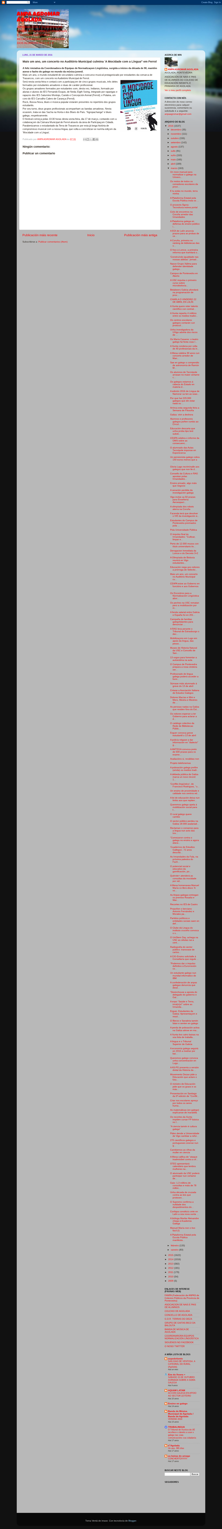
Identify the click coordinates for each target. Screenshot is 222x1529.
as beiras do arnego (179, 1456)
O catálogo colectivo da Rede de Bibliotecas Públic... (182, 726)
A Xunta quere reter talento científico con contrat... (184, 307)
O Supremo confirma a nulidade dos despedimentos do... (182, 1204)
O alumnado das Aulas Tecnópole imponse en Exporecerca (183, 450)
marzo (174, 168)
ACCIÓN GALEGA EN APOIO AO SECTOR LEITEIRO (182, 1394)
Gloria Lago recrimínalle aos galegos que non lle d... (184, 468)
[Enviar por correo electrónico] (84, 139)
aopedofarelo (175, 1358)
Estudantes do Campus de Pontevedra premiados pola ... (183, 523)
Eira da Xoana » (176, 1374)
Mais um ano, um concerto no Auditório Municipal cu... (184, 577)
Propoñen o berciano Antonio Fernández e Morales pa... (182, 911)
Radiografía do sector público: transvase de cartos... (182, 949)
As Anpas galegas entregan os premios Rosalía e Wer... (184, 897)
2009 (171, 1281)
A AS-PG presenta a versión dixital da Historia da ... (184, 1068)
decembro (176, 129)
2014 (171, 1259)
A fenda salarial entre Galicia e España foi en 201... (185, 613)
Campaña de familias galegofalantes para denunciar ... (181, 622)
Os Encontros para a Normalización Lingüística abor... (184, 596)
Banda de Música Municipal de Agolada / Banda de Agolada (180, 1414)
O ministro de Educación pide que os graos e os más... (183, 1086)
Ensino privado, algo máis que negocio (183, 484)
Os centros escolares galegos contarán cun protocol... (182, 323)
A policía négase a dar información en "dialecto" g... (184, 742)
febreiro (175, 1245)
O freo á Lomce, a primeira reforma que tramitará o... (184, 251)
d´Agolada (174, 1445)
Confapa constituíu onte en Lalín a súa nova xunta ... (184, 1212)
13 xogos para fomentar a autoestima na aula (183, 658)
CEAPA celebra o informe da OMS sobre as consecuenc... (184, 441)
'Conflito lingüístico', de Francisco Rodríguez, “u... (184, 785)
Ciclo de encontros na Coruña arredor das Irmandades (181, 214)
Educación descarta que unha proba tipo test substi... (182, 431)
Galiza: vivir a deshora (181, 414)
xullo (173, 151)
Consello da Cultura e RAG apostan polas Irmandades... (184, 476)
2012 (171, 1268)
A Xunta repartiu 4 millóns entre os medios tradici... (184, 314)
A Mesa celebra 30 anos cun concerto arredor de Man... (184, 356)
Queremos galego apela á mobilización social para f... (183, 807)
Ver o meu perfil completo (178, 90)
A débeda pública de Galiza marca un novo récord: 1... (184, 777)
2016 (171, 126)
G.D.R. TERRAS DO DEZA (178, 1319)
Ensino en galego (178, 1403)
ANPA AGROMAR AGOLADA (38, 17)
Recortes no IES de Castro (184, 904)
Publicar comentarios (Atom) (53, 242)
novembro (176, 134)
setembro (176, 142)
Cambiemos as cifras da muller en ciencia (182, 1151)
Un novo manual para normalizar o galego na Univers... (183, 174)
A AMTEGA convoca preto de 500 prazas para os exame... (183, 752)
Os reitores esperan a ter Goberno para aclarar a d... (183, 716)
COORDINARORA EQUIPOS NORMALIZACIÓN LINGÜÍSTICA (182, 1337)
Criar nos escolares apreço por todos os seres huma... (184, 1103)
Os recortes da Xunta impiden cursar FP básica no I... (184, 1119)
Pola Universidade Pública (183, 530)
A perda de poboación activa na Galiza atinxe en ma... (184, 1028)
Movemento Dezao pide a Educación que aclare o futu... (183, 1077)
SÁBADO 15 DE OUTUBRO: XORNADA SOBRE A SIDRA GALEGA (181, 1380)
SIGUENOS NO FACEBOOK (179, 1342)
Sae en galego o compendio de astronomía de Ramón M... (184, 365)
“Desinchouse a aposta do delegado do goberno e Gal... (183, 995)
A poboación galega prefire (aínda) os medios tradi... (184, 768)
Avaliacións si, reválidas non (184, 759)
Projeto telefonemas (180, 763)
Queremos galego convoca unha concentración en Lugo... (184, 1060)
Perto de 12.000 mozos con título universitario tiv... (184, 545)
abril (173, 164)
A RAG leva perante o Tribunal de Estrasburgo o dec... (184, 631)
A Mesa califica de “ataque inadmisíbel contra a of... (184, 1158)
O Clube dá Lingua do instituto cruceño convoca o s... (184, 930)
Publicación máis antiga (140, 235)
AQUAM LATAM (176, 1390)
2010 (171, 1276)
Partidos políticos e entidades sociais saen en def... (184, 921)
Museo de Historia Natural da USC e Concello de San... (183, 650)
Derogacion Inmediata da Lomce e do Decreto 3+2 (184, 552)
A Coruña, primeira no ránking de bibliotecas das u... (184, 243)
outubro (175, 138)
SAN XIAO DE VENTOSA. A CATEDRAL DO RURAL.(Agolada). (181, 1364)
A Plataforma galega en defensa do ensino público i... (185, 224)
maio (173, 159)
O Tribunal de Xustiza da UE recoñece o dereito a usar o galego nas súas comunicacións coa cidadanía (182, 1433)
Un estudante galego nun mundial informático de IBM (183, 975)
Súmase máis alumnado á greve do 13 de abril (183, 684)
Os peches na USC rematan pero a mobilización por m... (184, 605)
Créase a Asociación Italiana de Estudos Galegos (184, 691)
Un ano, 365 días (176, 1448)
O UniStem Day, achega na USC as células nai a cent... (184, 940)
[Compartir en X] (90, 139)
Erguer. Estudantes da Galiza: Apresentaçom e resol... (183, 1014)
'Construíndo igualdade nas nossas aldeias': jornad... (184, 258)
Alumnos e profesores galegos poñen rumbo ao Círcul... (184, 421)
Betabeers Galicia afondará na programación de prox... (184, 292)
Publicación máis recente (40, 235)
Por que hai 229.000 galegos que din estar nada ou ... (182, 401)
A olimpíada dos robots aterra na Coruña (182, 507)
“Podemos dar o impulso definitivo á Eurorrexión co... (183, 966)
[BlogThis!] (87, 139)
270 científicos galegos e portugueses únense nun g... (184, 1143)
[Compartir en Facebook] (94, 139)
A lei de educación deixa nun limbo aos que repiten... (185, 799)
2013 (171, 1264)
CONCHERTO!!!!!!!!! (177, 1458)
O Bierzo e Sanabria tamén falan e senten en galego (184, 1022)
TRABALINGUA (176, 1427)
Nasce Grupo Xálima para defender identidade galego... (183, 266)
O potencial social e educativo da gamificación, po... (180, 869)
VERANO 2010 (175, 1419)
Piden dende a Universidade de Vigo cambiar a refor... (184, 1134)
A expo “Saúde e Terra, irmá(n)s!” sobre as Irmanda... (182, 1004)
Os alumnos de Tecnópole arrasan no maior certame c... (184, 375)
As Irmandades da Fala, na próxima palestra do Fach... (184, 859)
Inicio (91, 235)
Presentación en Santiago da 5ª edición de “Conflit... (184, 1094)
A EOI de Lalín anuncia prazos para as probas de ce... (184, 233)
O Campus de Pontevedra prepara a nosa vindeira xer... (183, 667)
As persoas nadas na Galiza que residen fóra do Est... (184, 708)
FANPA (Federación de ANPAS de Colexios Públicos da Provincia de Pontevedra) (182, 1298)
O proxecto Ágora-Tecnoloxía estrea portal (183, 206)
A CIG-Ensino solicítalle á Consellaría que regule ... (184, 957)
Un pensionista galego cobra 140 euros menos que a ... (185, 460)
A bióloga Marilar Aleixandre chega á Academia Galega (184, 1221)
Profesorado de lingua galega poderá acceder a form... (184, 676)
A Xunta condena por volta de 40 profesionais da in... (184, 347)
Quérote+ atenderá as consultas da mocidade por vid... (183, 878)
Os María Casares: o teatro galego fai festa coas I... (184, 340)
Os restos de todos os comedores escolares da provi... (184, 184)
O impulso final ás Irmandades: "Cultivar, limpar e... (182, 537)
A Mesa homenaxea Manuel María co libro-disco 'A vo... (184, 888)
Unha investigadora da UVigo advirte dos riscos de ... (183, 332)
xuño (173, 155)
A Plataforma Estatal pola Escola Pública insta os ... (184, 199)
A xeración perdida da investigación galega (182, 491)
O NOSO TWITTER (175, 1346)
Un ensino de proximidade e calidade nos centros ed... (184, 792)
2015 (171, 1255)
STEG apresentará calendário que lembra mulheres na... (183, 1166)
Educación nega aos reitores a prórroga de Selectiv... (185, 568)
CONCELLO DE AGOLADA (178, 1315)
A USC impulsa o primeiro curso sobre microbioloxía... (183, 283)
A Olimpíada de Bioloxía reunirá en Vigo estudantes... (182, 560)
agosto (174, 147)
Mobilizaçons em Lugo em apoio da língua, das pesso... (183, 641)
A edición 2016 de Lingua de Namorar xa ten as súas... (184, 392)
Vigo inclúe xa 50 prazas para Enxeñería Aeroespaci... (182, 499)
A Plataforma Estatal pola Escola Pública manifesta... (183, 1237)
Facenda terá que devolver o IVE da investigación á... (184, 514)
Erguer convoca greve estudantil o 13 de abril (183, 734)
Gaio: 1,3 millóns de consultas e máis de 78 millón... (183, 1185)
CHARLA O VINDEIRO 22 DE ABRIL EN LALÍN (183, 300)
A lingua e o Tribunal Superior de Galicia (181, 1042)
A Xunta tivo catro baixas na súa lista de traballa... (184, 1035)
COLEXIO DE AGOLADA (177, 1311)
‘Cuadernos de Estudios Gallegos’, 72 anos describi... (182, 850)
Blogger (132, 1521)
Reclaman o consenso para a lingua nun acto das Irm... (184, 830)
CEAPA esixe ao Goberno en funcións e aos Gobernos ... (185, 586)
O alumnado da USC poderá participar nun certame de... (184, 1176)
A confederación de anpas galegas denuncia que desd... (183, 985)
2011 (171, 1272)
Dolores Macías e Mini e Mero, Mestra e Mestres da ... (183, 700)
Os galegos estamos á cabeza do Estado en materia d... (182, 384)
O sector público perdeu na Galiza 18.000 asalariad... (184, 822)
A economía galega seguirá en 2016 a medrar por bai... (184, 1051)
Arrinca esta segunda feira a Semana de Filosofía (184, 409)
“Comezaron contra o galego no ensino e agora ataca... (184, 840)
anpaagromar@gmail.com (178, 114)
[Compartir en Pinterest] (97, 139)
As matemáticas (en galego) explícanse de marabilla (184, 1111)
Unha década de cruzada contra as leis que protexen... (183, 1195)
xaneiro (175, 1250)
